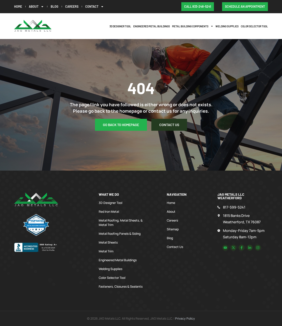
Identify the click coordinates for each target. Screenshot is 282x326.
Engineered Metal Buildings (151, 26)
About (34, 6)
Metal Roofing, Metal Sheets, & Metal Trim (121, 222)
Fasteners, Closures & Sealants (121, 286)
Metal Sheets (108, 242)
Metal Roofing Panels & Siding (120, 233)
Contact (91, 6)
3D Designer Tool (120, 26)
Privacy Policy (185, 318)
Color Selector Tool (254, 26)
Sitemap (173, 229)
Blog (54, 6)
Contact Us (175, 247)
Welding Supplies (227, 26)
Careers (71, 6)
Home (18, 6)
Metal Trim (106, 251)
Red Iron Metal (109, 211)
